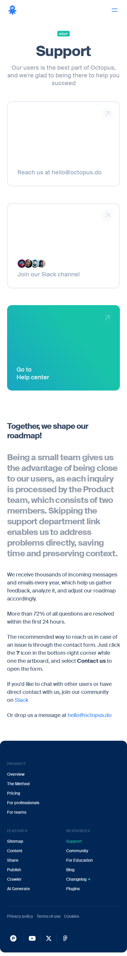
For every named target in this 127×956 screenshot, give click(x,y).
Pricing (13, 793)
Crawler (14, 879)
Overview (16, 774)
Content (14, 850)
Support (74, 841)
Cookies (71, 916)
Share (12, 860)
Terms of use (49, 916)
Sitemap (15, 841)
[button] (114, 10)
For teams (16, 812)
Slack (21, 700)
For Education (79, 860)
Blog (70, 869)
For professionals (23, 802)
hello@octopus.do (90, 715)
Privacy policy (20, 916)
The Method (18, 783)
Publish (14, 869)
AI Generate (18, 888)
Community (77, 850)
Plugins (73, 888)
